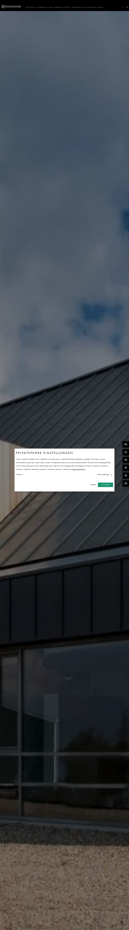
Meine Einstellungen (103, 474)
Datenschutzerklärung (78, 469)
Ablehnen (93, 484)
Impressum (19, 474)
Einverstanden (105, 484)
